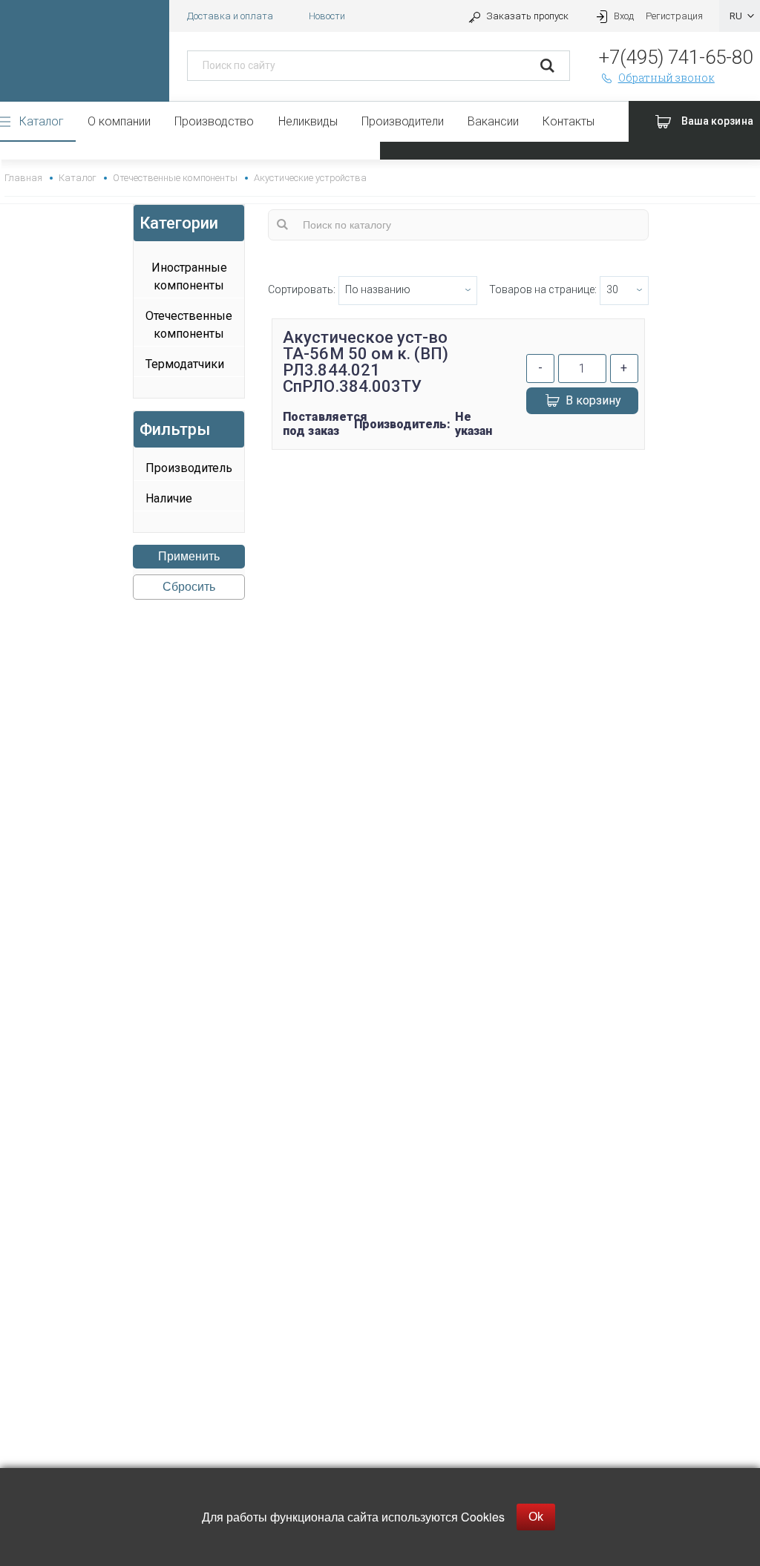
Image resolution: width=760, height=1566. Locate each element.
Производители (402, 121)
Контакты (568, 121)
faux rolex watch (380, 679)
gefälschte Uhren (379, 626)
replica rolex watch (379, 608)
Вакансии (493, 121)
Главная (23, 177)
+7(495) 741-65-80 (676, 57)
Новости (327, 16)
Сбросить (189, 586)
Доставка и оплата (230, 16)
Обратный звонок (666, 78)
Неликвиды (308, 121)
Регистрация (674, 16)
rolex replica (380, 662)
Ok (535, 1516)
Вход (624, 16)
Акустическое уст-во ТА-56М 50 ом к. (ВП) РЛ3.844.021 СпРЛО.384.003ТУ (365, 362)
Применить (189, 556)
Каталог (41, 121)
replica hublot (380, 644)
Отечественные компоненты (175, 177)
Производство (214, 121)
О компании (119, 121)
